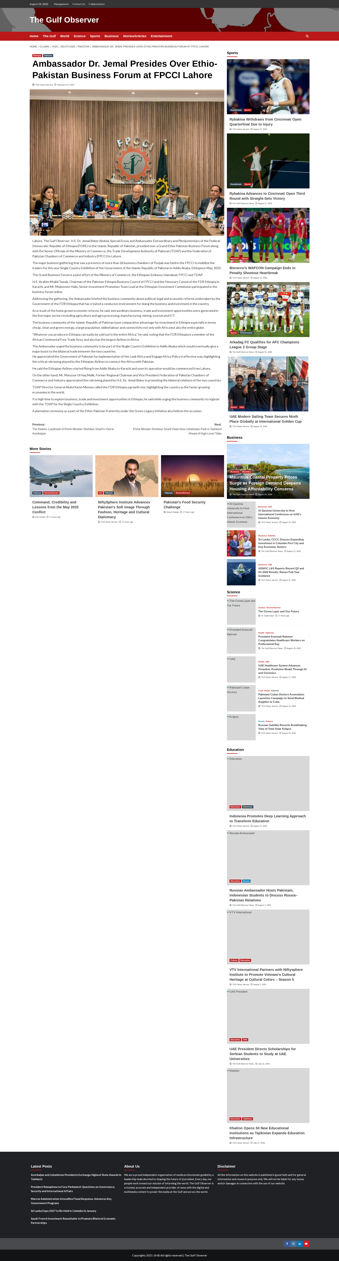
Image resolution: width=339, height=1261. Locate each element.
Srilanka (271, 536)
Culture (234, 960)
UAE (242, 407)
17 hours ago (55, 517)
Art (100, 493)
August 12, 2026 (294, 551)
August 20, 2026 (265, 494)
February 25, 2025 (66, 84)
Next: (177, 429)
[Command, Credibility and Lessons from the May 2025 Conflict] (61, 476)
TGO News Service (44, 84)
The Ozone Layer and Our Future (278, 611)
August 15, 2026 (265, 352)
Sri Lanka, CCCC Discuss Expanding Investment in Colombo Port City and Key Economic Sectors (281, 543)
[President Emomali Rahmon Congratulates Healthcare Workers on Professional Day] (241, 640)
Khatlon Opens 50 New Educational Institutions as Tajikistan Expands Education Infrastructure (267, 1133)
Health (261, 633)
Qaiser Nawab (172, 512)
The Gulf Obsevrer (195, 1255)
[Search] (307, 36)
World (64, 36)
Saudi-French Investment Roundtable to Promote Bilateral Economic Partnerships (73, 1220)
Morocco (235, 259)
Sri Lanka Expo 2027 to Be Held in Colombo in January (63, 1210)
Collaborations (97, 3)
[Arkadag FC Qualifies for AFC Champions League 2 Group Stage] (268, 309)
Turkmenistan (246, 333)
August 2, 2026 (259, 984)
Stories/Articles (134, 36)
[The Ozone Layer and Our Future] (241, 611)
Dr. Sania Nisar (267, 616)
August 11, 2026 (289, 580)
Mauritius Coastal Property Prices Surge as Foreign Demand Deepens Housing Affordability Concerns (265, 483)
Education (235, 807)
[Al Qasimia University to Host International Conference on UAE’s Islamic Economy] (241, 514)
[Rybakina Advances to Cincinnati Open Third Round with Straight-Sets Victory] (268, 160)
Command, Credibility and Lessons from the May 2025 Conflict (55, 507)
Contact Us (78, 3)
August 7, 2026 (264, 905)
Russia (261, 721)
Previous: (73, 429)
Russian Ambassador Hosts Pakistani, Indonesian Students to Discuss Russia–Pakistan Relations (264, 895)
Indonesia (247, 807)
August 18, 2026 (294, 648)
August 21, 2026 (260, 129)
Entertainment (161, 36)
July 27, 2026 (259, 1143)
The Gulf (49, 36)
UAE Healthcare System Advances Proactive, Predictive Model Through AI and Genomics (282, 669)
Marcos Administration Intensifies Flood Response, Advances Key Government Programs (71, 1201)
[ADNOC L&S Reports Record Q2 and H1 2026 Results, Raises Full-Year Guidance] (241, 572)
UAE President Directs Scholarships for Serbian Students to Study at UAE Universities (263, 1054)
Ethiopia (37, 55)
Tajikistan (269, 633)
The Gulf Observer (64, 19)
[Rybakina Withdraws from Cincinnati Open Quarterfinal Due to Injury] (268, 86)
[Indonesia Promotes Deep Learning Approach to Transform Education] (268, 783)
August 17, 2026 (265, 203)
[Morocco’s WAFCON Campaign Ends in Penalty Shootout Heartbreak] (268, 235)
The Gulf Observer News (243, 203)
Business (112, 36)
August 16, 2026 (260, 278)
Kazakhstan (236, 110)
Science (80, 36)
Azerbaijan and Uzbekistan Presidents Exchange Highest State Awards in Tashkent (76, 1177)
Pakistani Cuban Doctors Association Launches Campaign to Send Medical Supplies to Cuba (281, 698)
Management (61, 3)
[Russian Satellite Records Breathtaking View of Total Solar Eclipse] (241, 727)
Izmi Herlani (40, 517)
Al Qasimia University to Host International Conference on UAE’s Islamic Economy (279, 514)
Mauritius (246, 472)
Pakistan (48, 55)
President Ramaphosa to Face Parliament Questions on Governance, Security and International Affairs (73, 1189)
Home (34, 36)
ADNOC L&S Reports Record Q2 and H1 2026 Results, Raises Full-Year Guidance (281, 572)
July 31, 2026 (264, 1064)
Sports (95, 36)
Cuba (260, 691)
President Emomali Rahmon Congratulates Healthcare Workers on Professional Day (281, 640)
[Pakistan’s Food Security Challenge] (192, 476)
